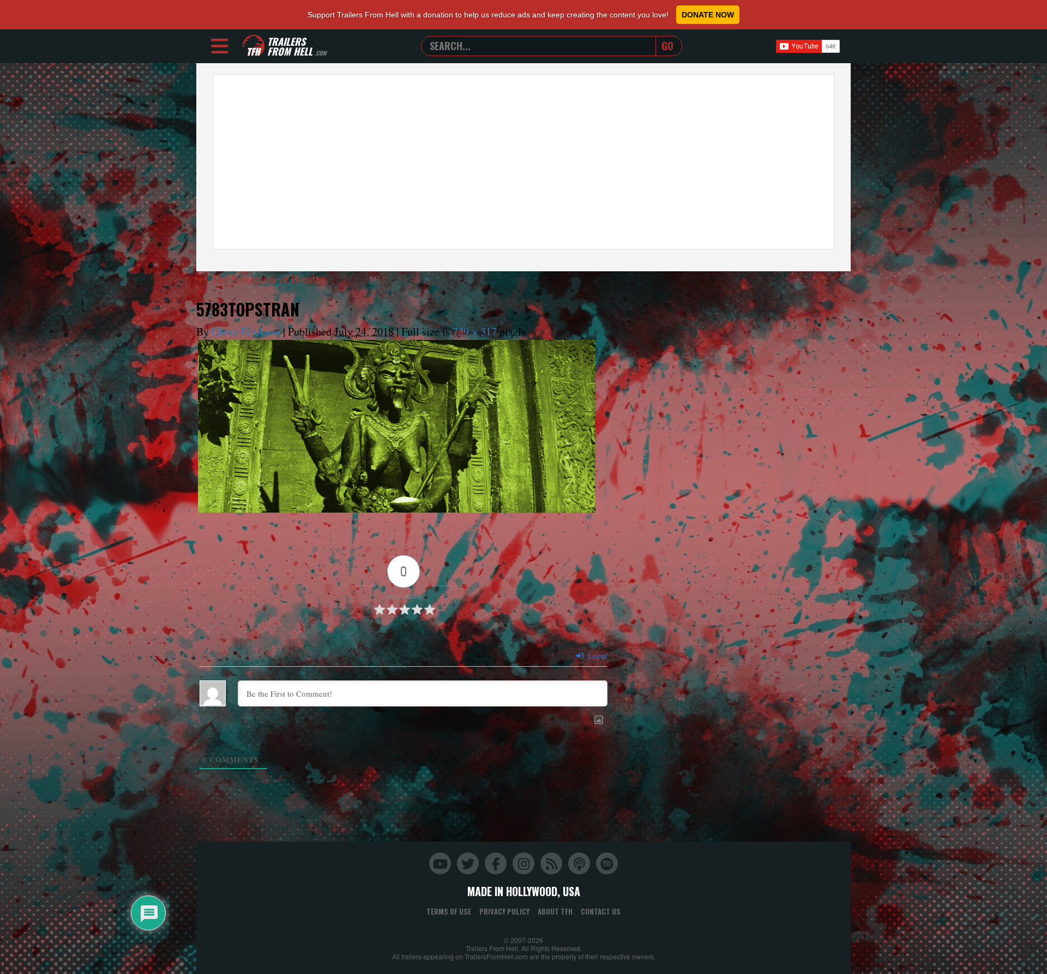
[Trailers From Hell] (253, 46)
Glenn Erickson (246, 331)
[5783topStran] (396, 426)
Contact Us (601, 911)
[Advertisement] (523, 162)
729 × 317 (475, 331)
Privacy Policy (504, 911)
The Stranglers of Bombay (263, 278)
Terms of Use (448, 911)
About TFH (555, 911)
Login (596, 655)
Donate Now (708, 14)
